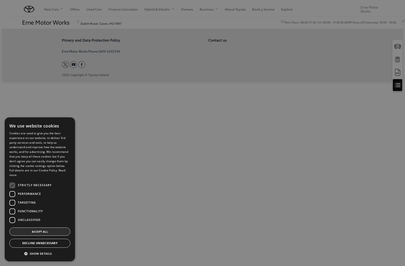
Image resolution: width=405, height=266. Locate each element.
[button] (39, 254)
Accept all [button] (40, 231)
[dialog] (40, 189)
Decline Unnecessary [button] (40, 243)
